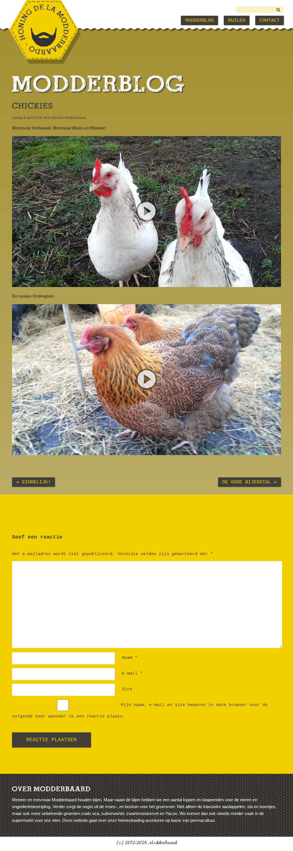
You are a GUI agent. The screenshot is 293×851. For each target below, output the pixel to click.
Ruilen (236, 20)
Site (127, 689)
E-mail (132, 673)
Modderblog (199, 20)
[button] (146, 211)
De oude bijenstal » (249, 482)
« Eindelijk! (33, 482)
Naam (129, 657)
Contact (270, 20)
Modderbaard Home (41, 20)
